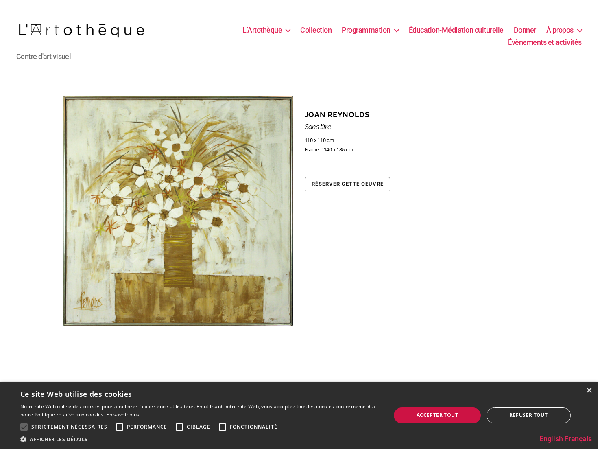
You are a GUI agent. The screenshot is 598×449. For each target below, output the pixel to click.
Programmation (366, 30)
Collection (316, 30)
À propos (560, 30)
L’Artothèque (262, 30)
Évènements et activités (545, 42)
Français (578, 438)
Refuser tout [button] (528, 415)
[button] (200, 439)
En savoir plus (122, 414)
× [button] (589, 391)
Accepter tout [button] (437, 415)
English (551, 438)
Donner (525, 30)
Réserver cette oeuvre (348, 184)
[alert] (299, 415)
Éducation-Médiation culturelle (456, 30)
